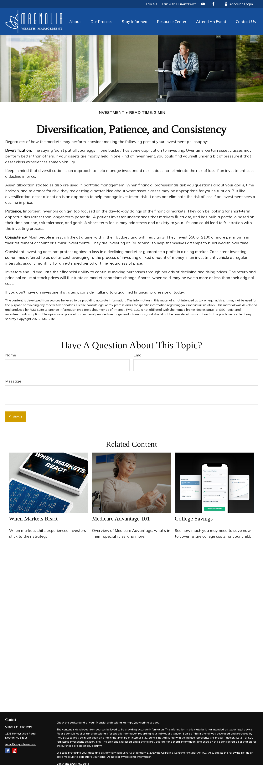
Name (10, 355)
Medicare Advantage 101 (121, 518)
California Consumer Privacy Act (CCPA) (186, 752)
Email (138, 355)
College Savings (194, 518)
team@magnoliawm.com (20, 744)
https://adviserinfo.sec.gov (143, 722)
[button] (75, 21)
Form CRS (152, 4)
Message (13, 381)
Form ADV (168, 4)
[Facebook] (213, 4)
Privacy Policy (187, 4)
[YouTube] (203, 4)
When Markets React (33, 518)
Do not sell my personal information (129, 756)
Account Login (241, 4)
